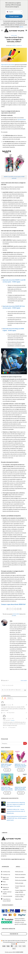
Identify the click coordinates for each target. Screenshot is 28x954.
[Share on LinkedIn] (20, 609)
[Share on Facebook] (10, 609)
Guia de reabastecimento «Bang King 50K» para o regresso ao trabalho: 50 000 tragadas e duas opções (16, 804)
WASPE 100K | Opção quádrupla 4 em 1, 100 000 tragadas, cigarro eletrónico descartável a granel (7, 789)
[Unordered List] (11, 690)
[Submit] (25, 743)
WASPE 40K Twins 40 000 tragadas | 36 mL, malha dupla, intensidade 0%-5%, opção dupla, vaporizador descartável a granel (20, 789)
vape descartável (21, 119)
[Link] (16, 690)
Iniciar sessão (24, 680)
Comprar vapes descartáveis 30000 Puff (13, 604)
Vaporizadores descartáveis (8, 64)
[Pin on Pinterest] (18, 609)
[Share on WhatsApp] (7, 609)
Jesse (4, 718)
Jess (21, 45)
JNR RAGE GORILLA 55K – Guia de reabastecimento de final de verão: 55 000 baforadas (16, 811)
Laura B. (12, 720)
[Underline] (6, 690)
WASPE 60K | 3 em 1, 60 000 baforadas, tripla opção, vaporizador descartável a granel (20, 766)
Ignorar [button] (21, 26)
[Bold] (2, 690)
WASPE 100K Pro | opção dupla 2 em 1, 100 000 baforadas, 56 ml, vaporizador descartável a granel (6, 766)
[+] (19, 689)
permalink (14, 615)
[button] (2, 30)
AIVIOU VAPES (14, 35)
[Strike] (7, 690)
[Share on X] (12, 609)
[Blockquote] (13, 690)
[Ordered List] (9, 690)
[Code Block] (14, 690)
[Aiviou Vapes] (14, 30)
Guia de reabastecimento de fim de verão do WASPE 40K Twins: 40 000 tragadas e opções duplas (17, 818)
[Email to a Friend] (15, 609)
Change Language (14, 16)
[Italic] (4, 690)
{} (17, 689)
